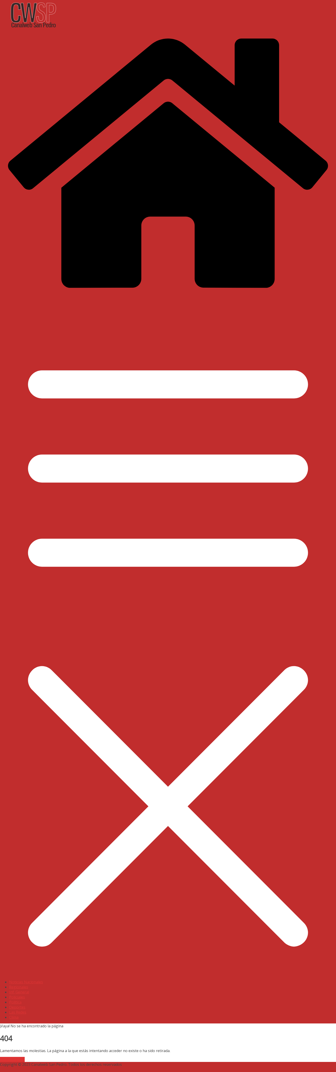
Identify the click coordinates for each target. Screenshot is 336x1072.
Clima (14, 1017)
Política (15, 1002)
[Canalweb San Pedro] (114, 28)
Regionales (18, 987)
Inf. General (19, 992)
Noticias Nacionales (26, 982)
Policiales (17, 997)
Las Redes (17, 1012)
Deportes (17, 1007)
